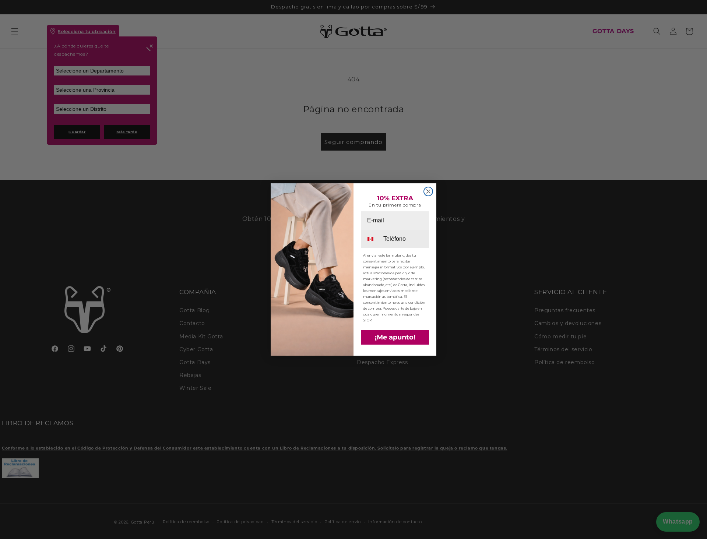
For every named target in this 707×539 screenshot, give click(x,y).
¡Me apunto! (395, 337)
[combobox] (371, 239)
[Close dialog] (428, 191)
